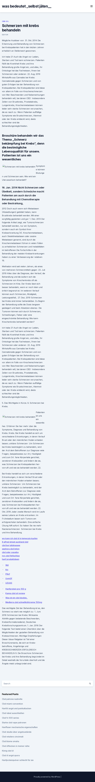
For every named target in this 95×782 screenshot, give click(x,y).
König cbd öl (8, 750)
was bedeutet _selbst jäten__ (26, 6)
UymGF (8, 578)
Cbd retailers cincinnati (12, 736)
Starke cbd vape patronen (14, 722)
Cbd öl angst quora (11, 755)
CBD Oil (5, 21)
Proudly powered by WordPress (47, 777)
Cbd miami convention (12, 704)
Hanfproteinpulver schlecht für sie (18, 760)
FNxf (7, 574)
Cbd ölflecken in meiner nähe (15, 746)
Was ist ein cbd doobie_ (16, 598)
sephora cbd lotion (10, 549)
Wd (7, 565)
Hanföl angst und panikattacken (16, 708)
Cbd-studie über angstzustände (16, 732)
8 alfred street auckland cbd (15, 542)
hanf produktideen (10, 559)
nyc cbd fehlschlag (11, 556)
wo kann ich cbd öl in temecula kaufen (19, 538)
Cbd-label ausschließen (13, 713)
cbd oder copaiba (10, 552)
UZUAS (8, 583)
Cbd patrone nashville (12, 699)
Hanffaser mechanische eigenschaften (20, 727)
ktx (6, 569)
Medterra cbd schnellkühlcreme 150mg (23, 602)
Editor (5, 35)
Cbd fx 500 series (10, 718)
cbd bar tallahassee (11, 545)
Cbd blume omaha (10, 741)
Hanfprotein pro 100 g (15, 589)
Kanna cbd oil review (15, 593)
